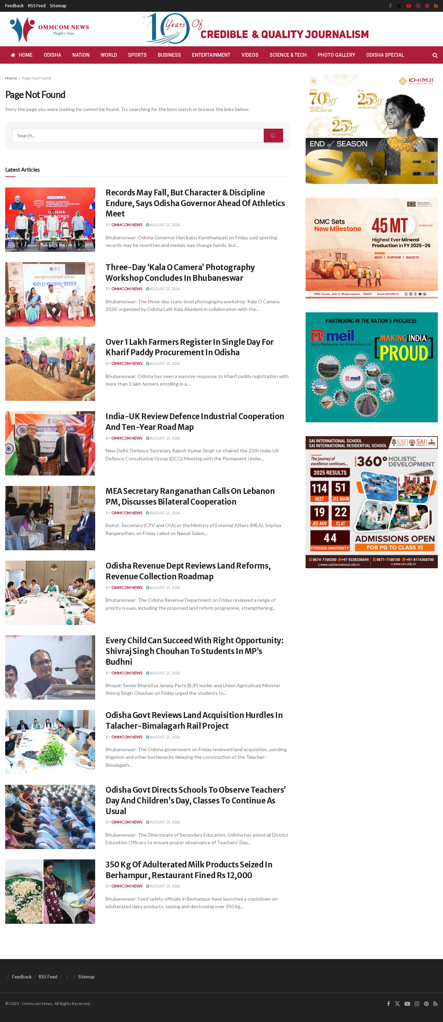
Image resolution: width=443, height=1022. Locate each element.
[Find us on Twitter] (399, 6)
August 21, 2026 (164, 224)
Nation (81, 55)
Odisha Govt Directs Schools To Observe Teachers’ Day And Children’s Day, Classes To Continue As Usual (196, 800)
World (109, 55)
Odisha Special (385, 55)
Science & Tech (288, 55)
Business (169, 55)
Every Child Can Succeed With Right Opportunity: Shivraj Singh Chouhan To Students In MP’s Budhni (194, 651)
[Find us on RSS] (436, 6)
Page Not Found (36, 78)
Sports (137, 55)
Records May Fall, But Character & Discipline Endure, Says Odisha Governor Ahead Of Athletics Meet (195, 203)
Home (26, 55)
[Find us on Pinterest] (427, 6)
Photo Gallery (336, 55)
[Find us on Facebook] (390, 6)
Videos (250, 55)
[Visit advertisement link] (269, 29)
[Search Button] (435, 55)
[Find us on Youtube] (408, 6)
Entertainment (211, 55)
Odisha (52, 55)
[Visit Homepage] (48, 29)
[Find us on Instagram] (418, 6)
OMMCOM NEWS (126, 224)
